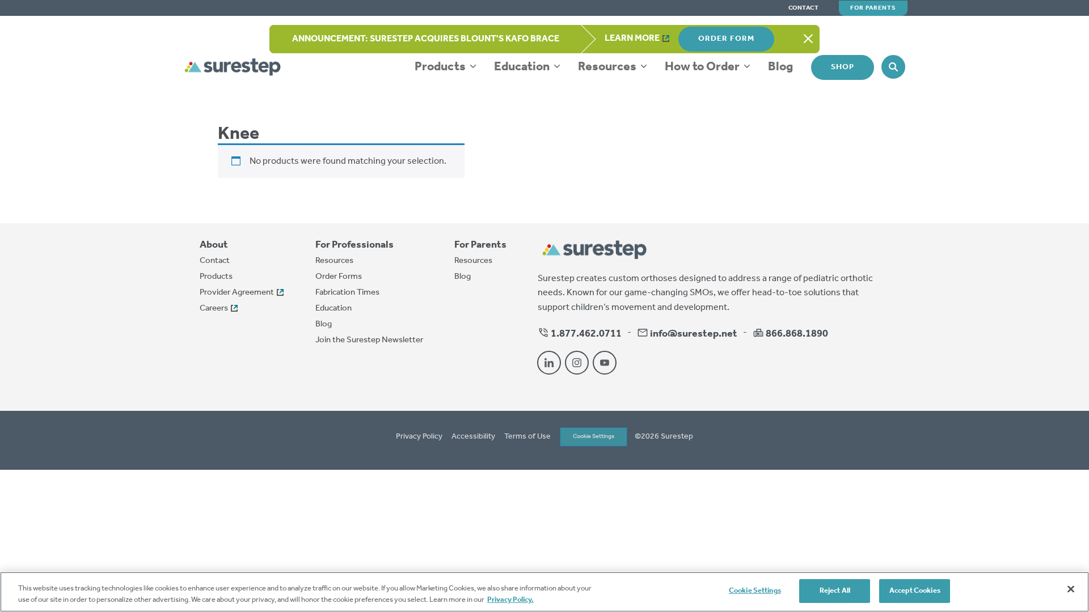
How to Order (703, 67)
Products (441, 67)
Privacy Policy (419, 437)
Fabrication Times (347, 292)
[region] (544, 592)
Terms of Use (527, 437)
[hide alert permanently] (808, 39)
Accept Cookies (914, 591)
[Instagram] (577, 363)
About (214, 245)
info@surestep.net (693, 333)
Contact (803, 8)
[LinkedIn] (549, 363)
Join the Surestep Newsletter (369, 340)
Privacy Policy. (510, 600)
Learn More (632, 38)
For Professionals (354, 245)
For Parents (873, 8)
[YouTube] (605, 363)
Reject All (835, 591)
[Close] (1070, 588)
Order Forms (338, 276)
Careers (214, 308)
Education (523, 67)
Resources (608, 67)
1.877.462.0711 (585, 333)
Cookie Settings (593, 436)
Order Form (726, 38)
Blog (780, 67)
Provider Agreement (237, 292)
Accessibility (473, 437)
